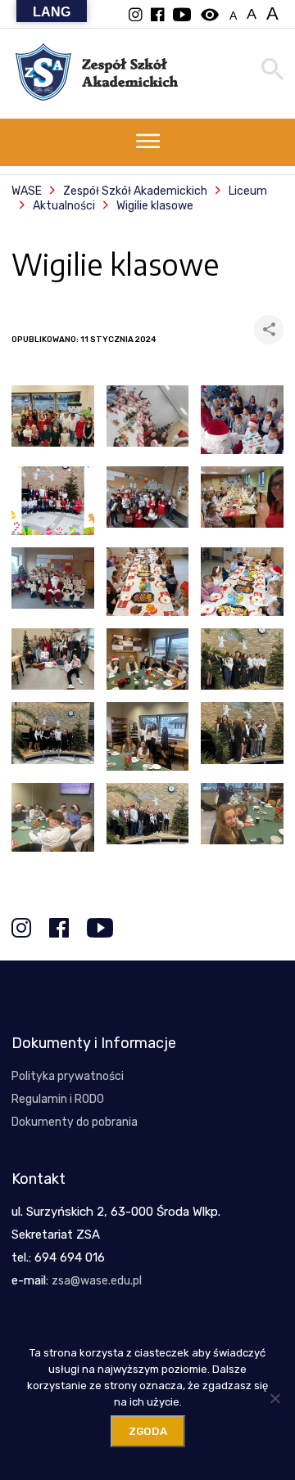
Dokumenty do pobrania (74, 1122)
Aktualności (64, 206)
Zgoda (148, 1431)
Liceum (248, 191)
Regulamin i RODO (57, 1099)
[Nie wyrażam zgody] (274, 1398)
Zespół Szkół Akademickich (135, 191)
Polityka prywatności (67, 1076)
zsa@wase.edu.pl (97, 1281)
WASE (26, 191)
